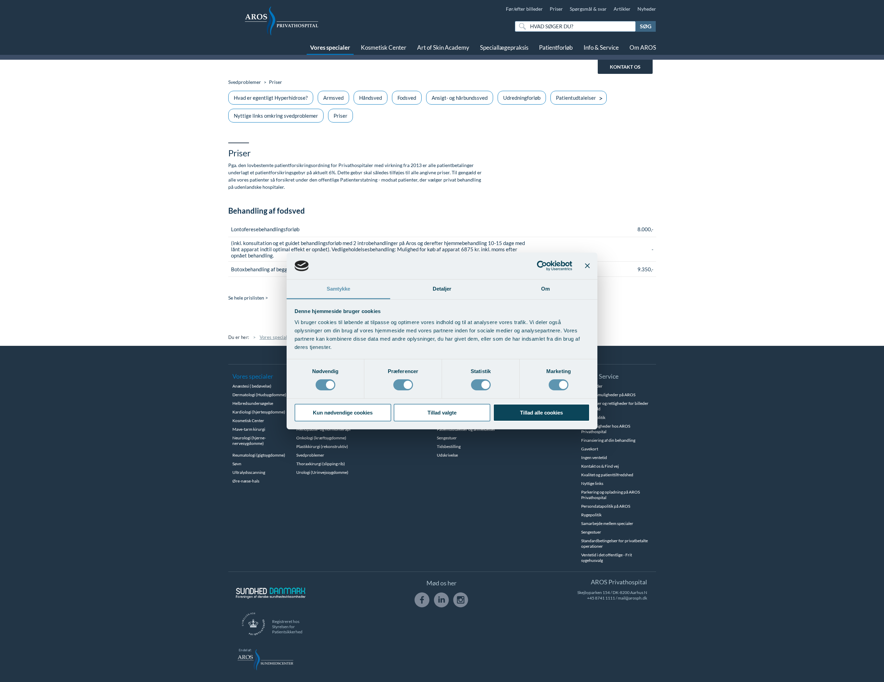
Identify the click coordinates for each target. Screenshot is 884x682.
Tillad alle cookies (541, 413)
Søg (646, 26)
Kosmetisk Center (383, 47)
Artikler (622, 9)
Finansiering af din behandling (608, 440)
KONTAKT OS (625, 67)
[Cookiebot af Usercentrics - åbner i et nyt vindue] (542, 266)
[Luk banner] (587, 265)
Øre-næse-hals (245, 481)
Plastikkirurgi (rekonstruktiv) (322, 446)
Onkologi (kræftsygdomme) (321, 437)
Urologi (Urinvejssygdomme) (322, 472)
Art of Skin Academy (443, 47)
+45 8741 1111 (601, 598)
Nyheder (646, 9)
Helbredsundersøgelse (252, 403)
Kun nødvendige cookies (343, 413)
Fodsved (406, 98)
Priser (556, 9)
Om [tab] (545, 289)
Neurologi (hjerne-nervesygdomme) (249, 440)
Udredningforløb (521, 98)
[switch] (403, 384)
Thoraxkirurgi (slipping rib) (320, 463)
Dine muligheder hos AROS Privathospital (605, 428)
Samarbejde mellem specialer (607, 523)
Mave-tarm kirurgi (248, 429)
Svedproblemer (244, 82)
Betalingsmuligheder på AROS (608, 394)
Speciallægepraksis (504, 47)
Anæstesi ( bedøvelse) (251, 386)
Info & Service (601, 47)
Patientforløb (556, 47)
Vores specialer (330, 47)
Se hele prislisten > (248, 298)
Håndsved (370, 98)
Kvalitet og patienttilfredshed (607, 474)
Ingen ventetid (594, 457)
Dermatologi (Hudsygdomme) (259, 394)
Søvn (236, 463)
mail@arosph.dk (632, 598)
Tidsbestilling (449, 446)
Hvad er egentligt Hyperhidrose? (271, 98)
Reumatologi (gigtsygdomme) (258, 455)
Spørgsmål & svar (588, 9)
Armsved (333, 98)
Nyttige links (592, 483)
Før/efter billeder (524, 9)
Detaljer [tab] (442, 289)
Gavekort (589, 448)
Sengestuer (447, 437)
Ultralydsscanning (248, 472)
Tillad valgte (442, 413)
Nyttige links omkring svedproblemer (276, 116)
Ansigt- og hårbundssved (460, 98)
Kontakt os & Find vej (600, 466)
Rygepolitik (591, 514)
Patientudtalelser (576, 98)
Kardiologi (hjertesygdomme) (258, 412)
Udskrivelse (447, 455)
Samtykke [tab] (338, 289)
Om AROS (643, 47)
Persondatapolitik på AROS (605, 506)
